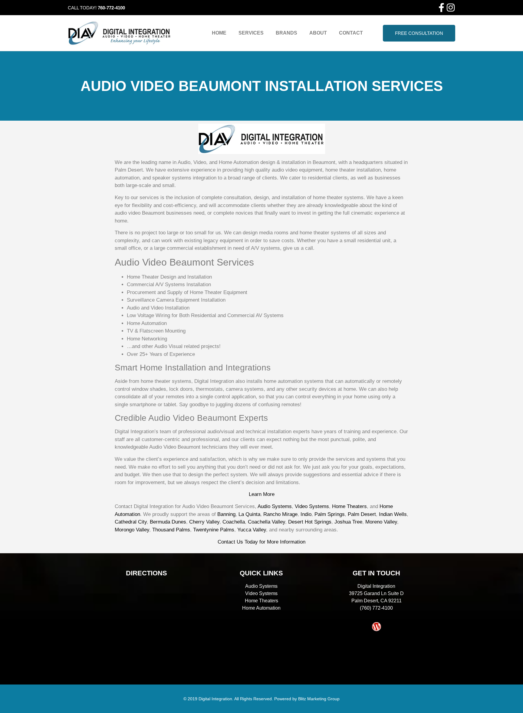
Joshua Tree (348, 522)
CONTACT (351, 32)
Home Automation (261, 608)
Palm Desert (362, 514)
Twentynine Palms (213, 530)
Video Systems (312, 506)
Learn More (262, 494)
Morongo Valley (132, 530)
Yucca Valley (251, 530)
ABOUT (318, 32)
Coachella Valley (266, 522)
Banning (226, 514)
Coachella (233, 522)
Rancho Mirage (280, 514)
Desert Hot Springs (309, 522)
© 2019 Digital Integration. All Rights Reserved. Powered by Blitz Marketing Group (261, 698)
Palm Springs (329, 514)
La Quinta (249, 514)
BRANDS (286, 32)
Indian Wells (393, 514)
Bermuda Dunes (168, 522)
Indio (306, 514)
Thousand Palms (171, 530)
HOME (219, 32)
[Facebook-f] (441, 7)
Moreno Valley (381, 522)
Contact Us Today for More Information (261, 542)
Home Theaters (349, 506)
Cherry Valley (204, 522)
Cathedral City (131, 522)
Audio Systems (275, 506)
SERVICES (251, 32)
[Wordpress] (376, 626)
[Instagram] (450, 7)
